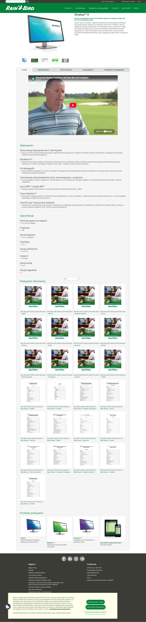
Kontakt (30, 570)
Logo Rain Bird (91, 575)
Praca (89, 578)
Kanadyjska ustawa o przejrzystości (39, 592)
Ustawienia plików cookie (95, 612)
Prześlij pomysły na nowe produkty (39, 587)
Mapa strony (32, 568)
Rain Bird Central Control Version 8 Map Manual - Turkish (32, 503)
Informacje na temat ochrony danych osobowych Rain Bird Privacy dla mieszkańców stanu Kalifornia (45, 583)
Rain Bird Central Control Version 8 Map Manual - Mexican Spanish (32, 471)
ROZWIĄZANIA (79, 9)
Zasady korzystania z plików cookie (39, 580)
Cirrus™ (23, 538)
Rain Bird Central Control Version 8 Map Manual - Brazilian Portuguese (85, 408)
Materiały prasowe (93, 573)
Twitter (76, 558)
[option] (34, 60)
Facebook (64, 559)
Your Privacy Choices (35, 575)
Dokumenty (88, 70)
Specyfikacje (66, 70)
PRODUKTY (68, 9)
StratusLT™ (78, 538)
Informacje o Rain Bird (94, 568)
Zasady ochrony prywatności (37, 578)
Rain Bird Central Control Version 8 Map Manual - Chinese (58, 408)
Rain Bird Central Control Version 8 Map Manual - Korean (111, 439)
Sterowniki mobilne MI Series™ (111, 543)
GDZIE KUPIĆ (125, 9)
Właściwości (43, 70)
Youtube (82, 559)
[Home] (21, 8)
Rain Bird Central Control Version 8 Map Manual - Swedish (111, 471)
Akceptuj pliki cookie (95, 602)
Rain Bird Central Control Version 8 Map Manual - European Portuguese (58, 471)
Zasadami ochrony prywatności (60, 609)
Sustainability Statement (94, 570)
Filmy (24, 70)
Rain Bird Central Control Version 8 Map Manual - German (32, 439)
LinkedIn (70, 558)
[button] (45, 34)
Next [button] (65, 60)
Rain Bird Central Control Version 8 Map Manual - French (111, 408)
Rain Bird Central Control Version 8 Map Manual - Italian (58, 439)
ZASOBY (135, 9)
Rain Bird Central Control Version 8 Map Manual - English (32, 408)
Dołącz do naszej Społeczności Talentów (100, 580)
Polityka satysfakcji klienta (36, 573)
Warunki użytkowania (35, 589)
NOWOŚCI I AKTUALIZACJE (98, 8)
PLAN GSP (115, 9)
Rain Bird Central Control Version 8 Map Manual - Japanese (85, 439)
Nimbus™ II (51, 543)
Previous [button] (24, 60)
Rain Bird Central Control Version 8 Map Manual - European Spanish (85, 471)
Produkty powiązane (114, 70)
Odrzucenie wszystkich (95, 607)
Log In (139, 1)
